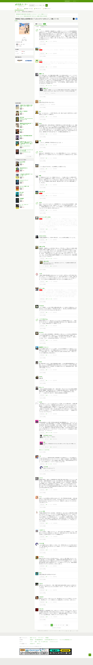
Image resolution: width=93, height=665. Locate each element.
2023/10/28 (55, 210)
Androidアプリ (32, 643)
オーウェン (41, 556)
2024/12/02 (55, 144)
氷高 (40, 140)
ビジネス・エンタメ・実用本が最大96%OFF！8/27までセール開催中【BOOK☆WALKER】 (31, 16)
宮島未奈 (21, 169)
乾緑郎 (21, 136)
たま (40, 456)
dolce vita (41, 608)
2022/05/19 (55, 281)
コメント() (50, 41)
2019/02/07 (55, 616)
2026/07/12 (55, 41)
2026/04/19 (55, 85)
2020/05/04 (55, 536)
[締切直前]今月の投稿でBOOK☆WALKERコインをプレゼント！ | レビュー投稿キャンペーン (32, 14)
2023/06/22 (55, 229)
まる (40, 100)
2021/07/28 (55, 395)
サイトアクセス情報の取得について (66, 639)
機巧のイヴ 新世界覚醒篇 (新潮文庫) (26, 135)
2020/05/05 (55, 523)
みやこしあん (42, 288)
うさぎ (40, 273)
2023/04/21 (55, 239)
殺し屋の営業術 (22, 161)
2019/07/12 (55, 576)
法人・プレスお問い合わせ (43, 641)
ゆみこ (40, 572)
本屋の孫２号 (42, 191)
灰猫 (40, 175)
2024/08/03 (55, 168)
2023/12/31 (55, 195)
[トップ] (15, 11)
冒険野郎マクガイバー (44, 347)
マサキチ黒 (46, 466)
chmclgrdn (41, 305)
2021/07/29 (55, 380)
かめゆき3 (41, 596)
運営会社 (31, 639)
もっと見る (29, 156)
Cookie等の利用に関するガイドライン (51, 639)
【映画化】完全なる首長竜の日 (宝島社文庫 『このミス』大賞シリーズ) (26, 106)
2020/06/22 (55, 504)
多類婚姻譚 (22, 198)
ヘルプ (31, 641)
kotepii (40, 60)
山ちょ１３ (41, 387)
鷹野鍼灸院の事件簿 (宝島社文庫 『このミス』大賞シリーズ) (26, 124)
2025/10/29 (53, 104)
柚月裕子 (21, 193)
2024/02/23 (55, 184)
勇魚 (40, 420)
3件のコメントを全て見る (44, 449)
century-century (42, 235)
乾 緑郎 (19, 11)
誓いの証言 (22, 192)
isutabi (40, 402)
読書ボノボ (41, 73)
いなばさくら (42, 530)
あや (40, 111)
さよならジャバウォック (24, 180)
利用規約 (47, 637)
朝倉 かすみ (22, 187)
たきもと (41, 583)
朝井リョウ (21, 205)
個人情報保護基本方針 (39, 639)
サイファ (41, 151)
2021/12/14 (55, 340)
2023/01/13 (55, 258)
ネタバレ (42, 26)
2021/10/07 (55, 369)
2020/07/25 (55, 489)
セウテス (41, 477)
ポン (40, 48)
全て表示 (37, 26)
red (40, 29)
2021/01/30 (55, 432)
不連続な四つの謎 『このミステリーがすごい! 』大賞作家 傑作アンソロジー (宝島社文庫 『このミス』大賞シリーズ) (26, 143)
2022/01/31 (55, 312)
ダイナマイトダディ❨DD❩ (45, 217)
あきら (40, 123)
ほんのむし (41, 332)
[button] (46, 5)
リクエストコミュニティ (54, 641)
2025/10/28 (55, 116)
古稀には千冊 (42, 246)
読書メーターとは (33, 637)
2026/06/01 (55, 53)
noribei (40, 376)
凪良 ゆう (21, 199)
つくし (40, 496)
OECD (40, 361)
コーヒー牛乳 (42, 511)
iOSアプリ (39, 643)
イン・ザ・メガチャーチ (24, 204)
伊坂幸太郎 (21, 181)
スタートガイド (40, 637)
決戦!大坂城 (22, 117)
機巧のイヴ (22, 129)
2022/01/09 (55, 325)
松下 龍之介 (22, 176)
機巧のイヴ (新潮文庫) (23, 111)
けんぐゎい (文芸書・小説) (24, 186)
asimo (40, 202)
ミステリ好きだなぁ (43, 319)
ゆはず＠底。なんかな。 (48, 435)
